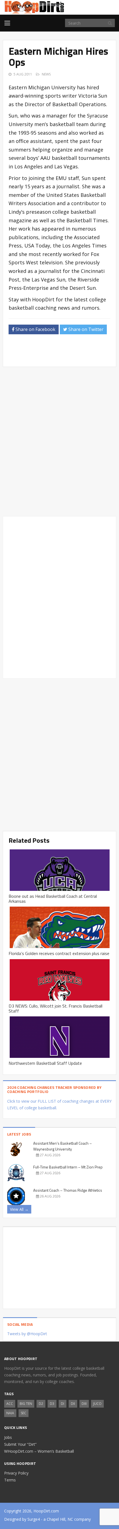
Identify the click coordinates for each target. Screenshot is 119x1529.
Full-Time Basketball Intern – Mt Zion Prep (68, 1167)
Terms (10, 1480)
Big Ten (26, 1403)
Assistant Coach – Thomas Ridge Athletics (67, 1190)
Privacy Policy (16, 1473)
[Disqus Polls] (59, 441)
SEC (23, 1413)
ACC (9, 1403)
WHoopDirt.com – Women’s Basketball (39, 1451)
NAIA (10, 1413)
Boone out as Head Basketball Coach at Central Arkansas (53, 898)
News (46, 74)
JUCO (97, 1403)
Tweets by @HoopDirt (27, 1333)
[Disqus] (59, 596)
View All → (19, 1209)
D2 (41, 1403)
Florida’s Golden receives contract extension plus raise (59, 953)
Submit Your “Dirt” (20, 1444)
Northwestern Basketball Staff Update (45, 1063)
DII (73, 1403)
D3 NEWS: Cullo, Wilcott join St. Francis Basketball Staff (55, 1008)
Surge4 (33, 1519)
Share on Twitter (85, 329)
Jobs (8, 1437)
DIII (84, 1403)
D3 (52, 1403)
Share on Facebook (34, 329)
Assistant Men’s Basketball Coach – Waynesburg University (62, 1146)
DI (62, 1403)
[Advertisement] (64, 352)
